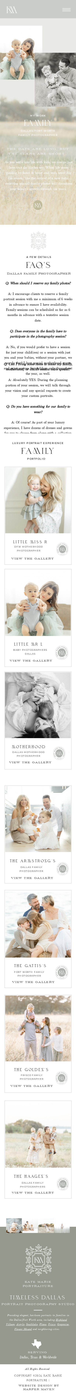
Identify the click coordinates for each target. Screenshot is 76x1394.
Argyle (20, 1324)
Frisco (52, 1324)
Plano (42, 1324)
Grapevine (63, 1324)
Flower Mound (23, 1329)
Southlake (32, 1324)
